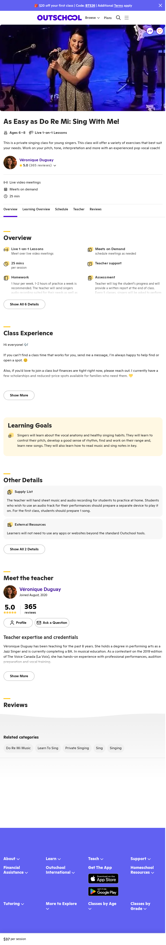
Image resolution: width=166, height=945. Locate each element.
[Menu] (126, 17)
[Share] (150, 31)
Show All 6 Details (24, 304)
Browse (90, 18)
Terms (118, 5)
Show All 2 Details (24, 549)
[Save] (159, 31)
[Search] (118, 17)
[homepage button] (59, 18)
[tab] (10, 209)
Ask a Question (55, 622)
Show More (19, 395)
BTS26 (90, 5)
